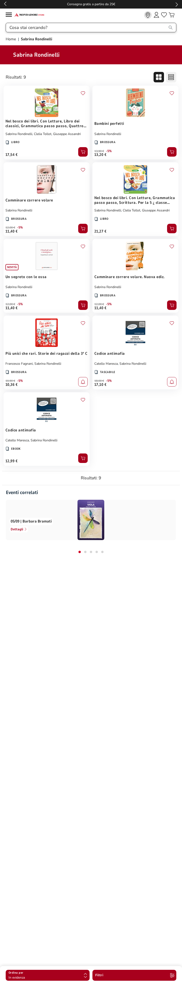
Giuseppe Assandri (67, 134)
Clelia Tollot (42, 134)
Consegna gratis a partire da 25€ (91, 4)
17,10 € (100, 385)
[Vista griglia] (159, 77)
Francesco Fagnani (19, 363)
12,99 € (11, 461)
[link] (148, 15)
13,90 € (99, 151)
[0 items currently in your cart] (171, 15)
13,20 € (100, 155)
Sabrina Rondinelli (18, 134)
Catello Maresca (106, 363)
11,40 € (11, 231)
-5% (109, 151)
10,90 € (10, 380)
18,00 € (99, 380)
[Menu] (10, 15)
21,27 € (100, 231)
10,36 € (11, 385)
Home (11, 39)
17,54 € (11, 155)
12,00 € (10, 227)
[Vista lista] (171, 77)
